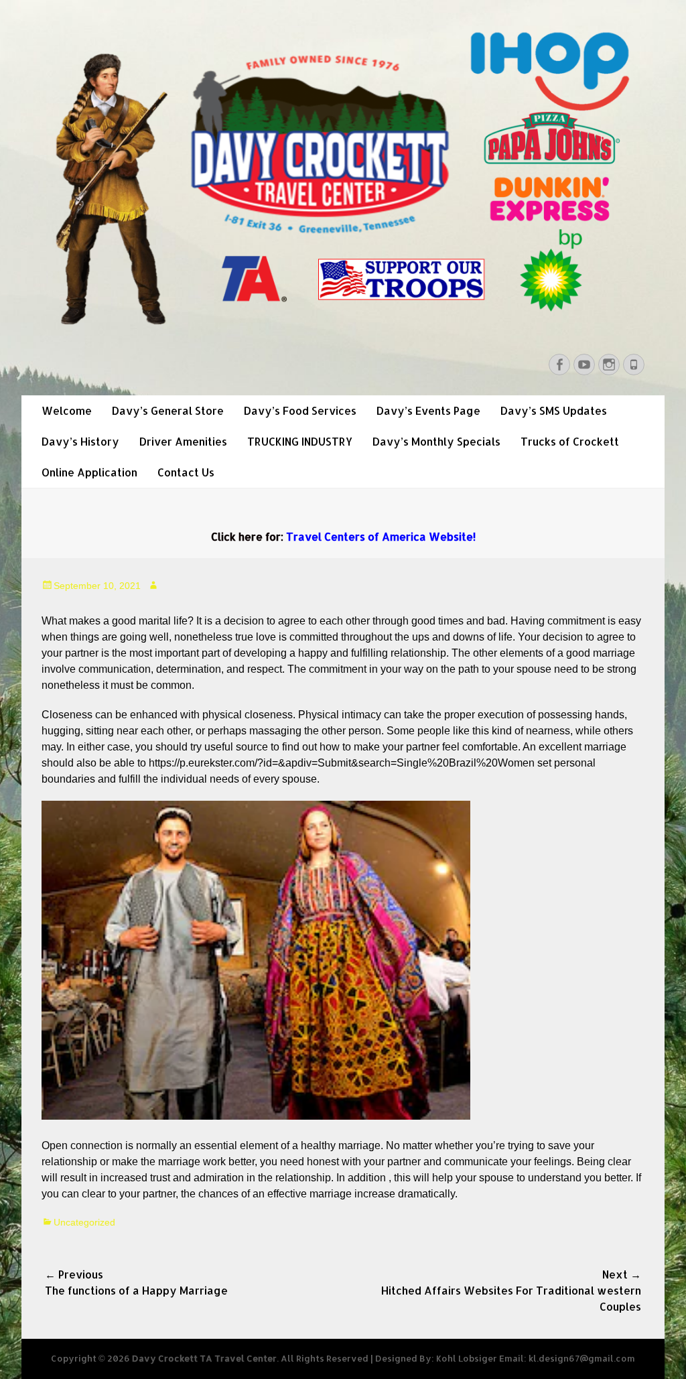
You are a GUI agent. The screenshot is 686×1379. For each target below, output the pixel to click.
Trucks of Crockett (570, 441)
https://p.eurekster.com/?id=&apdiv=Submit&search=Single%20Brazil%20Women (342, 763)
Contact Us (185, 472)
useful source (236, 746)
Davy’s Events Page (428, 410)
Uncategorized (84, 1222)
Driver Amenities (183, 441)
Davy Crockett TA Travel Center (204, 1358)
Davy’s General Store (168, 410)
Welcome (67, 410)
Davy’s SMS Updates (553, 410)
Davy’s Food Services (300, 410)
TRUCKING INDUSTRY (299, 441)
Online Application (89, 472)
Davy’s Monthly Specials (436, 441)
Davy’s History (80, 441)
